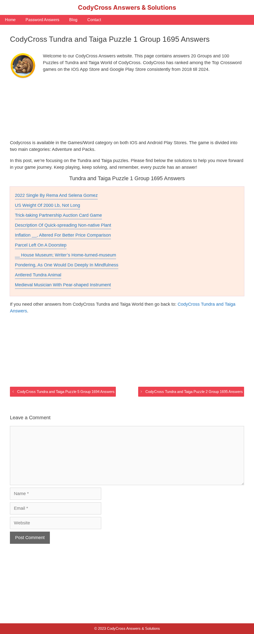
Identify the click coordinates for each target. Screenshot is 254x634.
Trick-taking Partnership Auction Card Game (58, 215)
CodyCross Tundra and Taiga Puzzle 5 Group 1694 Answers (66, 391)
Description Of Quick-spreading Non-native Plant (63, 225)
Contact (94, 20)
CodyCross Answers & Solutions (127, 7)
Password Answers (42, 20)
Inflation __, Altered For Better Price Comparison (63, 235)
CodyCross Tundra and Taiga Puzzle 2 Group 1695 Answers (194, 391)
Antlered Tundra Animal (38, 274)
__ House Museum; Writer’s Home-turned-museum (65, 255)
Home (10, 20)
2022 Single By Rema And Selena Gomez (56, 195)
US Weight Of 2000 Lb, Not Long (47, 205)
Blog (73, 20)
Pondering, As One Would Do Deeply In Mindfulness (66, 264)
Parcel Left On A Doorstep (40, 245)
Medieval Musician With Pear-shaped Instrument (63, 284)
